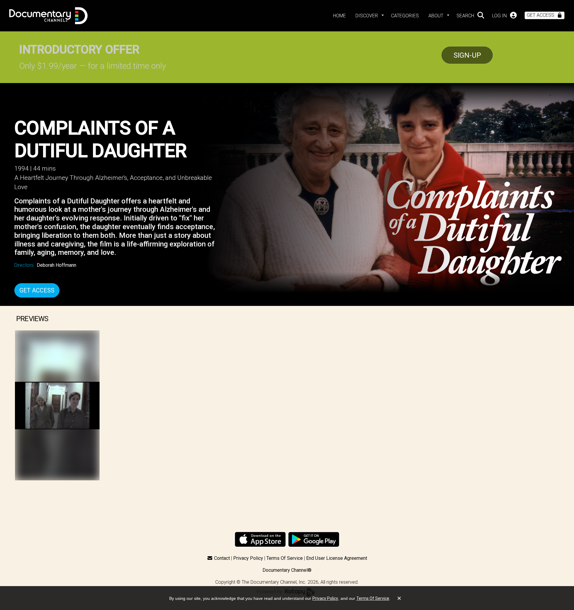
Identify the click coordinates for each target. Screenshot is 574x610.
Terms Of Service (284, 558)
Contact (222, 558)
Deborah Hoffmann (56, 265)
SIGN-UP (467, 55)
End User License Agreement (336, 558)
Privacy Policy (248, 558)
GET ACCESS (36, 290)
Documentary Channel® (287, 570)
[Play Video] (57, 405)
